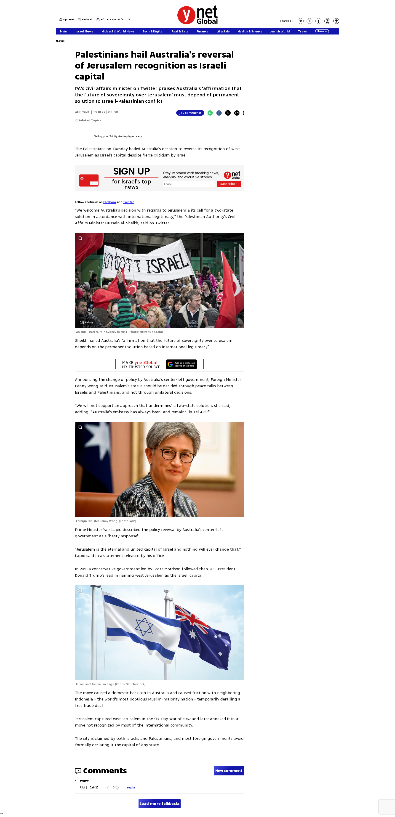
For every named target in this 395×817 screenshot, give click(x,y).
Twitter (128, 202)
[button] (129, 19)
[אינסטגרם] (327, 21)
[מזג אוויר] (98, 21)
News (60, 41)
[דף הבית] (197, 23)
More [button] (320, 31)
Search (284, 21)
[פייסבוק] (318, 21)
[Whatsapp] (210, 113)
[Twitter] (228, 113)
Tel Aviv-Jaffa (114, 19)
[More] (243, 113)
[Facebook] (219, 113)
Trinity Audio (117, 136)
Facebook (109, 202)
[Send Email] (237, 113)
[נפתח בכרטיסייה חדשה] (301, 21)
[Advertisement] (376, 68)
